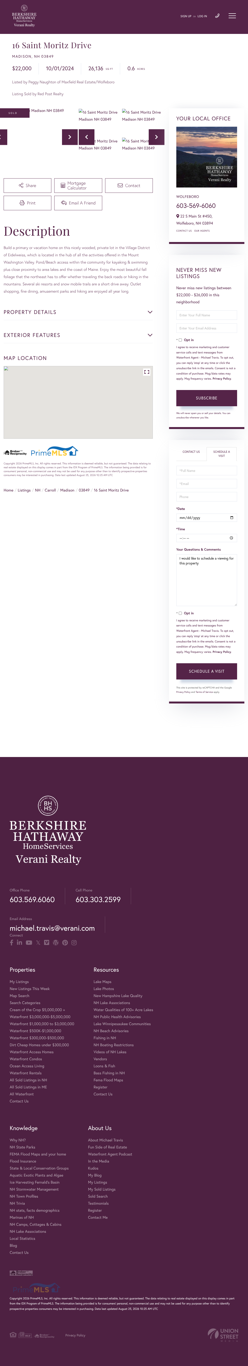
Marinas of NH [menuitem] (22, 1217)
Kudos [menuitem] (93, 1168)
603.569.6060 (32, 899)
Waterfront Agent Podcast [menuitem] (110, 1154)
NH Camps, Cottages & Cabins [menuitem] (36, 1224)
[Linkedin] (19, 942)
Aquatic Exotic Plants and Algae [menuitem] (36, 1175)
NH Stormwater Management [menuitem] (34, 1189)
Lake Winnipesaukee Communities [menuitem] (122, 1023)
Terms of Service (204, 692)
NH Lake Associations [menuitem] (111, 1002)
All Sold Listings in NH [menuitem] (28, 1080)
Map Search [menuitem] (19, 995)
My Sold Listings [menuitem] (102, 1189)
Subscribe (206, 397)
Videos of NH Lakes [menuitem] (109, 1051)
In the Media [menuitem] (98, 1161)
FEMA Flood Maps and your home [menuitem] (38, 1154)
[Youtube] (29, 942)
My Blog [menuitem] (94, 1175)
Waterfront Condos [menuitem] (26, 1059)
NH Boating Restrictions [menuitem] (113, 1044)
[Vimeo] (46, 942)
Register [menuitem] (100, 1087)
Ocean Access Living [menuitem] (27, 1066)
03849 (84, 490)
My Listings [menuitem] (19, 981)
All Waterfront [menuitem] (22, 1094)
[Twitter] (38, 942)
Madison (67, 490)
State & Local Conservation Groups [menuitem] (39, 1168)
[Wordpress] (56, 942)
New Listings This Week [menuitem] (30, 988)
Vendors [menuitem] (100, 1059)
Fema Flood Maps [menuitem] (108, 1080)
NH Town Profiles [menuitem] (24, 1196)
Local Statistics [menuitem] (22, 1238)
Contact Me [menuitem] (98, 1217)
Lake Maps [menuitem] (102, 981)
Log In (202, 16)
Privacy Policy (222, 379)
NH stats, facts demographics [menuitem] (35, 1210)
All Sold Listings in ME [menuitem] (28, 1087)
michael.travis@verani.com (52, 928)
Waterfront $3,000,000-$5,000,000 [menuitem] (40, 1016)
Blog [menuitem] (13, 1245)
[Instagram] (74, 942)
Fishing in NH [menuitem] (104, 1037)
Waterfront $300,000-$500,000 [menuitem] (37, 1037)
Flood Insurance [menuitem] (23, 1161)
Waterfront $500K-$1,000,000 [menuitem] (35, 1030)
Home (8, 490)
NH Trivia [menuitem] (17, 1203)
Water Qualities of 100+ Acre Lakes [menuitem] (123, 1009)
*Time (180, 529)
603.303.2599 (98, 899)
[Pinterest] (65, 942)
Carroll (50, 490)
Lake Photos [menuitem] (103, 988)
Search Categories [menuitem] (25, 1002)
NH (37, 490)
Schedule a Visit (221, 454)
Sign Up (185, 16)
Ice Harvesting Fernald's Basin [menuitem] (35, 1182)
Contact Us (184, 230)
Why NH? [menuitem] (18, 1140)
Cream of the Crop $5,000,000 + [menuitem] (37, 1009)
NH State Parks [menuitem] (22, 1147)
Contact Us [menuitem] (19, 1101)
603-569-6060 (196, 206)
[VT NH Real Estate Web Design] (223, 1335)
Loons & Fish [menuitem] (104, 1066)
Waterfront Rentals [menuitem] (26, 1073)
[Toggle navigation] (232, 15)
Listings (24, 490)
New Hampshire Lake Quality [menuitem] (117, 995)
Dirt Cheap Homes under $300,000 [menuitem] (39, 1044)
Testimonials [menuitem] (98, 1203)
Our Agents (202, 230)
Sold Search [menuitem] (98, 1196)
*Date (180, 509)
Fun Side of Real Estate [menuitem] (107, 1147)
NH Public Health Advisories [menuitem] (117, 1016)
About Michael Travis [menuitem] (105, 1140)
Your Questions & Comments (198, 549)
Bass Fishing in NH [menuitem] (109, 1073)
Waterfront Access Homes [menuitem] (32, 1051)
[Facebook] (11, 942)
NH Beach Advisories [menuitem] (111, 1030)
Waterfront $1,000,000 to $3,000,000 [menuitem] (42, 1023)
